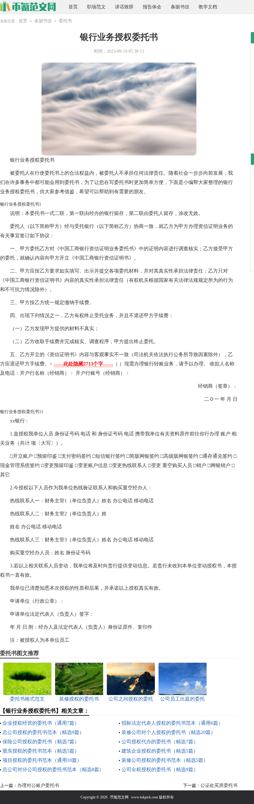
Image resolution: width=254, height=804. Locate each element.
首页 (73, 6)
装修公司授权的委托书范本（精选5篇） (164, 760)
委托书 (65, 21)
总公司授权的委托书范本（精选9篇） (43, 732)
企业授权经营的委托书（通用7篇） (40, 723)
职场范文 (96, 6)
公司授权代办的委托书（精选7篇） (159, 741)
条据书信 (180, 6)
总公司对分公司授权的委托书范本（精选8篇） (53, 769)
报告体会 (152, 6)
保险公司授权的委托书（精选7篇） (40, 741)
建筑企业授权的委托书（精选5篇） (159, 751)
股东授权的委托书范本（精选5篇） (40, 751)
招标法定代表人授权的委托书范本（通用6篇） (172, 723)
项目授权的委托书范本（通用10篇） (42, 760)
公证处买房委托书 (219, 785)
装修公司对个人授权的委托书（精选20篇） (168, 732)
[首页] (28, 7)
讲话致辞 (124, 6)
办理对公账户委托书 (38, 785)
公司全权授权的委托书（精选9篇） (159, 769)
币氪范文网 (119, 797)
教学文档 (208, 6)
